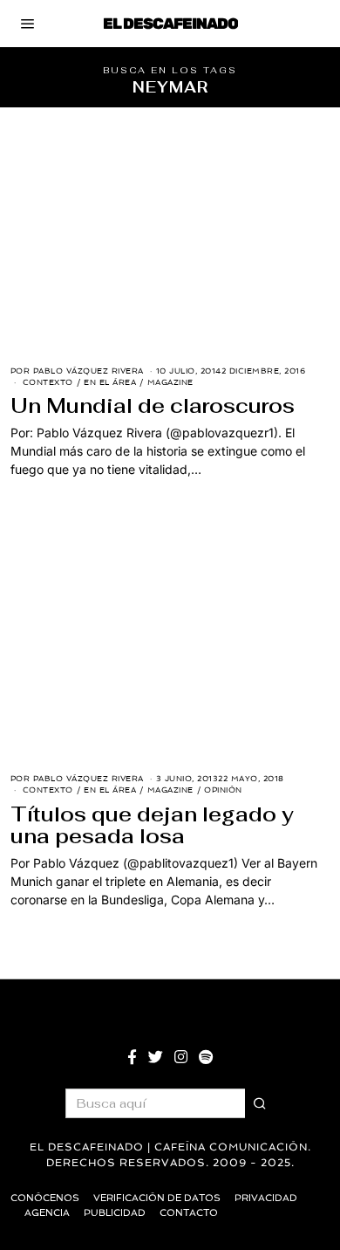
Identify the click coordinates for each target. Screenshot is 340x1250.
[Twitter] (155, 1057)
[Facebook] (132, 1057)
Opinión (223, 790)
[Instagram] (181, 1057)
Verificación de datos (157, 1198)
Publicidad (115, 1213)
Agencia (47, 1213)
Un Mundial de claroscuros (152, 406)
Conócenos (44, 1198)
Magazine (170, 382)
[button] (260, 1103)
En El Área (110, 382)
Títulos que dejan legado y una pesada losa (152, 825)
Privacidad (266, 1198)
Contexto (48, 382)
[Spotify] (205, 1057)
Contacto (189, 1213)
